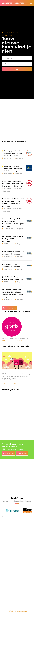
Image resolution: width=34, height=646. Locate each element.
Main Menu (31, 3)
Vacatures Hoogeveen (13, 3)
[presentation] (2, 516)
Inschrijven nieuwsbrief (9, 384)
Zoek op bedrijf (22, 453)
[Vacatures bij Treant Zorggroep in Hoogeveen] (8, 510)
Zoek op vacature (8, 453)
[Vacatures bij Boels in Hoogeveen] (25, 510)
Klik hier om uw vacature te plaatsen (13, 341)
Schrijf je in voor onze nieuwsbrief (17, 611)
